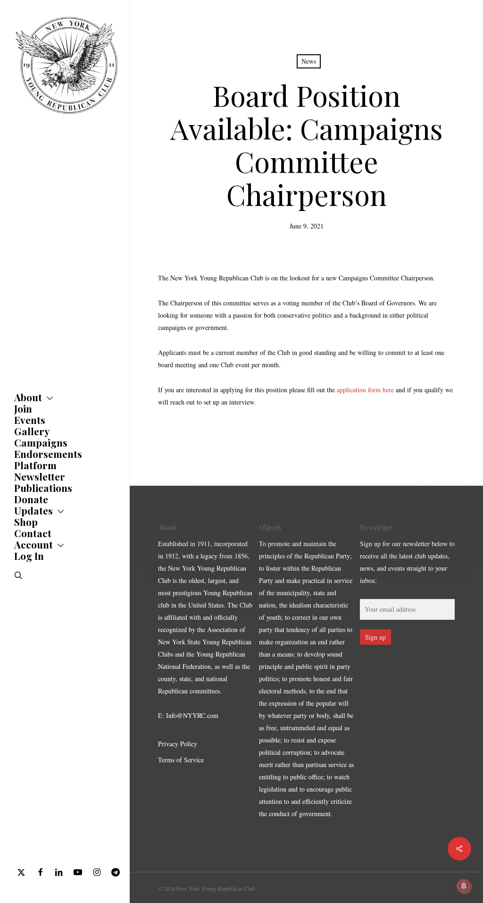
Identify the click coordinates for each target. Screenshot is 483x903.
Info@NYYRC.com (192, 715)
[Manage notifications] (463, 886)
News (308, 61)
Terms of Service (181, 759)
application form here (365, 389)
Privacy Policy (177, 743)
